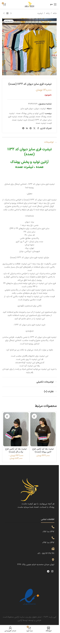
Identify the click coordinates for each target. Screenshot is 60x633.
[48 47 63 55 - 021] (53, 548)
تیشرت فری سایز (40, 149)
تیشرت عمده (24, 167)
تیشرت (40, 13)
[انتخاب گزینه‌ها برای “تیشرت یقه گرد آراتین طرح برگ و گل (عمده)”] (7, 416)
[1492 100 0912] (53, 527)
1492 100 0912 (48, 531)
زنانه (48, 13)
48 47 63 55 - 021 (46, 553)
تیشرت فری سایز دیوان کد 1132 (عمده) (30, 118)
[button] (34, 416)
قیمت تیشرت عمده (44, 123)
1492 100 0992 (48, 542)
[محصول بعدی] (4, 13)
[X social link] (34, 128)
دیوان (36, 108)
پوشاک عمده (41, 116)
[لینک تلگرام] (23, 128)
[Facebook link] (38, 128)
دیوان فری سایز (27, 108)
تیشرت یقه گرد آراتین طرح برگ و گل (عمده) (16, 450)
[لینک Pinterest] (30, 128)
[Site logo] (29, 4)
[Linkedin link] (27, 128)
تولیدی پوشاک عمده (26, 116)
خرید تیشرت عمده (19, 120)
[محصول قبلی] (11, 13)
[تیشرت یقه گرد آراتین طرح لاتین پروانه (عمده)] (43, 429)
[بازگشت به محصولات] (7, 13)
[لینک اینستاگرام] (52, 571)
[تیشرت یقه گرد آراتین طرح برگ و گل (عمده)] (16, 429)
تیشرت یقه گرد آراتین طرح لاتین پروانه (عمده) (43, 450)
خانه (55, 13)
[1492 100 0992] (53, 538)
